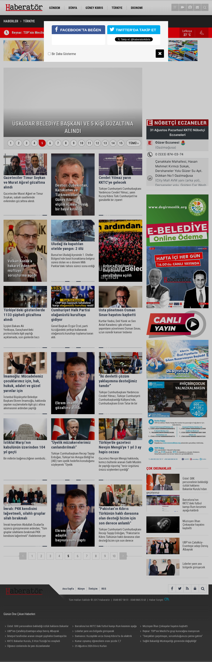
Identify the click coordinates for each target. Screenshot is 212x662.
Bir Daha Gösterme (63, 54)
